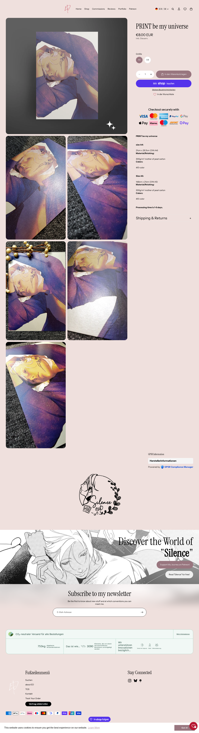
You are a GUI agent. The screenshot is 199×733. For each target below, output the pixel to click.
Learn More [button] (94, 727)
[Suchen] (173, 9)
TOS (27, 689)
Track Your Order (33, 698)
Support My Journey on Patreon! (175, 564)
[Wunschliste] (185, 9)
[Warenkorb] (191, 9)
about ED (29, 684)
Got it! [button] (185, 728)
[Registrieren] (142, 612)
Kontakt (28, 693)
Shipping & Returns (151, 218)
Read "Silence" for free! (179, 574)
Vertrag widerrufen (38, 704)
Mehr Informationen (183, 634)
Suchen (28, 680)
